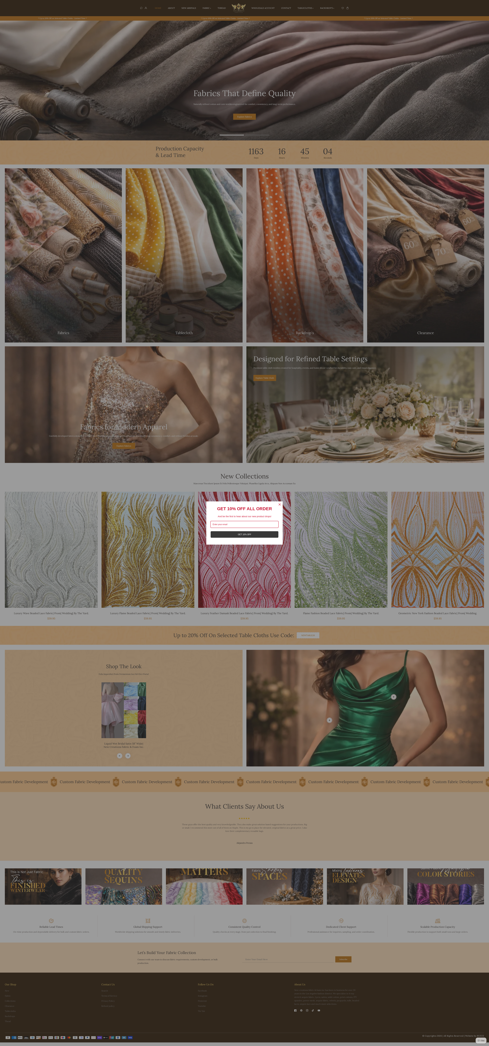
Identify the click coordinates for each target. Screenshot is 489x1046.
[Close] (280, 504)
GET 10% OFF (244, 534)
